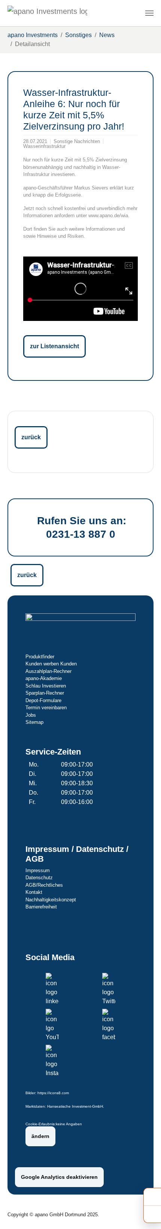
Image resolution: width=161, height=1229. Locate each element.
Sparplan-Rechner (44, 693)
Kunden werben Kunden (51, 664)
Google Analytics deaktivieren (59, 1177)
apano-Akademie (43, 678)
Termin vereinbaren (46, 707)
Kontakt (33, 892)
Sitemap (34, 722)
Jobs (30, 715)
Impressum (37, 870)
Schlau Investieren (45, 686)
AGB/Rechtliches (44, 885)
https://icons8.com (53, 1093)
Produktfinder (39, 656)
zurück (31, 437)
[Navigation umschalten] (149, 13)
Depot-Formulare (43, 700)
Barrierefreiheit (41, 907)
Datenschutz (39, 877)
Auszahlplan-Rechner (48, 671)
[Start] (47, 13)
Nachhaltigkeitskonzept (50, 899)
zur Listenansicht (54, 346)
